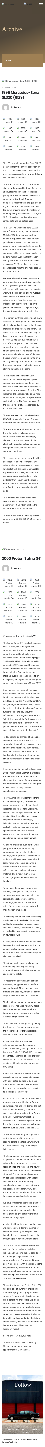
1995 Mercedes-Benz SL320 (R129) (20, 95)
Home (8, 60)
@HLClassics (13, 1429)
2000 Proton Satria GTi (22, 558)
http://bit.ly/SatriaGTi (26, 636)
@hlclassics (36, 1429)
